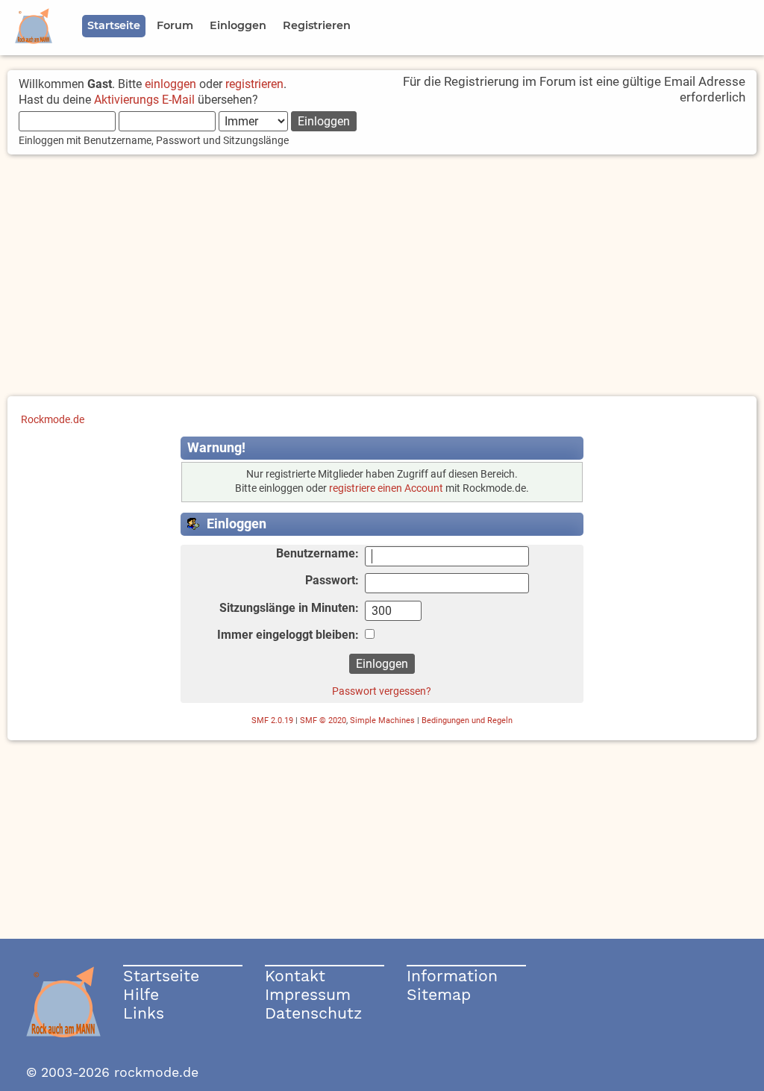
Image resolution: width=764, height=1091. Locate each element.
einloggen (170, 84)
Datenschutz (313, 1013)
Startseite (161, 975)
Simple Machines (382, 720)
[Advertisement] (382, 276)
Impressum (308, 994)
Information (452, 975)
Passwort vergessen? (381, 691)
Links (143, 1013)
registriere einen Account (386, 488)
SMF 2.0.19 (272, 720)
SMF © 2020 (323, 720)
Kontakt (295, 975)
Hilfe (141, 994)
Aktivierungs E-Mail (144, 100)
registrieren (254, 84)
